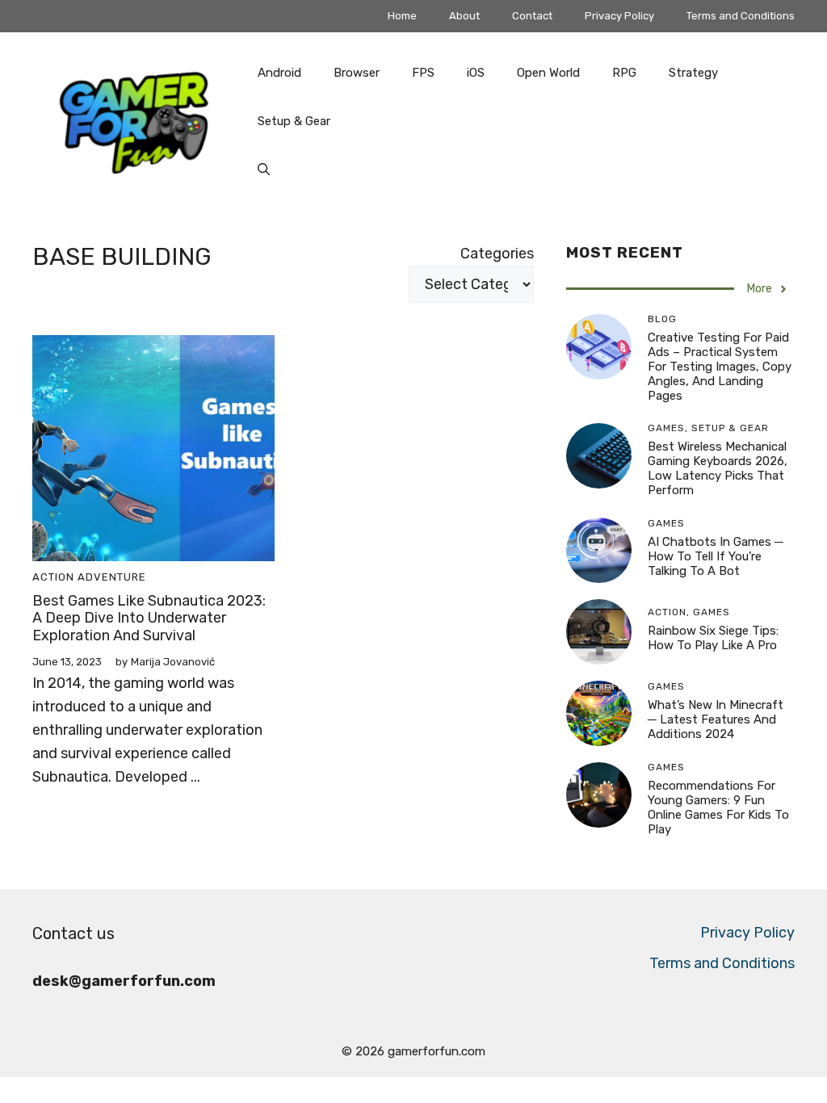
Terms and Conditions (740, 16)
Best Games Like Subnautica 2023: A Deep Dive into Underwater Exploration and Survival (149, 618)
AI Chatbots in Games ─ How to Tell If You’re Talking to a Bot (715, 556)
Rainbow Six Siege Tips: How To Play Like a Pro (713, 637)
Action (53, 577)
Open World (548, 72)
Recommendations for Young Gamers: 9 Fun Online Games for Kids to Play (718, 807)
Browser (357, 72)
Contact (532, 16)
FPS (423, 72)
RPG (624, 72)
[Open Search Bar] (263, 169)
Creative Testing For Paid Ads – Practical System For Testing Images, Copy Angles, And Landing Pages (719, 366)
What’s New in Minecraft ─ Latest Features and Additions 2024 (715, 719)
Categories (497, 253)
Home (402, 16)
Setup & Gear (294, 121)
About (464, 16)
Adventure (112, 577)
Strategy (693, 72)
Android (279, 72)
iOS (476, 72)
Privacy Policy (619, 16)
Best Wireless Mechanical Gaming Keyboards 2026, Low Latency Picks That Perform (717, 468)
